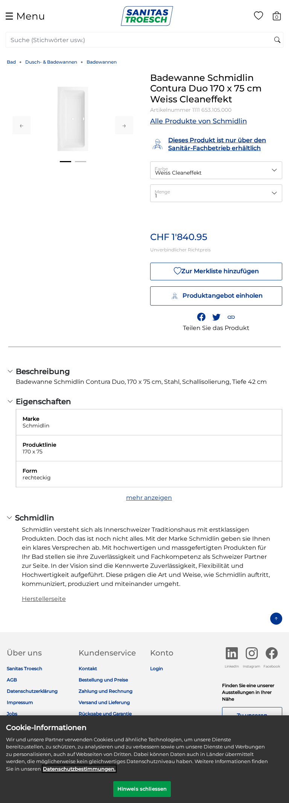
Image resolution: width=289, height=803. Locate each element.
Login (156, 668)
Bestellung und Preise (103, 680)
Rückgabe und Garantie (105, 713)
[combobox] (144, 40)
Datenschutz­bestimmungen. (79, 769)
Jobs (12, 713)
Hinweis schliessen (142, 789)
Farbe (161, 169)
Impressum (20, 702)
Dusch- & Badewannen (51, 62)
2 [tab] (80, 161)
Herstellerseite (44, 598)
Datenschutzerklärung (32, 691)
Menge (162, 192)
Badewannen (102, 62)
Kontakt (88, 668)
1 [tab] (65, 161)
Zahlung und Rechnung (105, 691)
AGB (12, 680)
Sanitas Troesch (24, 668)
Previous (21, 125)
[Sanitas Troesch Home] (147, 15)
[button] (231, 317)
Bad (11, 62)
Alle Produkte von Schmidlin (198, 121)
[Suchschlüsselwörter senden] (277, 40)
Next (124, 125)
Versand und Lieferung (104, 702)
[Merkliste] (258, 17)
